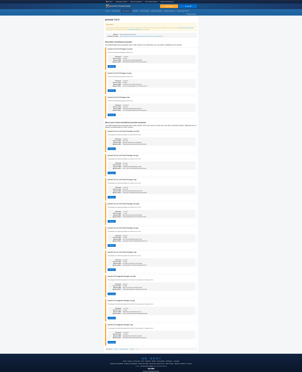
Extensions (135, 11)
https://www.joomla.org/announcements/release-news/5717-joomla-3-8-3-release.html (141, 36)
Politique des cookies (143, 363)
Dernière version (116, 11)
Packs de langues (144, 11)
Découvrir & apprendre (136, 1)
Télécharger (169, 6)
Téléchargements (126, 11)
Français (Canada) (191, 14)
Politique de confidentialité (130, 363)
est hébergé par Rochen (151, 371)
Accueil (108, 11)
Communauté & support (151, 1)
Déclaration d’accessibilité (116, 363)
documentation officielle (134, 29)
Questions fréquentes (169, 11)
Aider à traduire (170, 363)
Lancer (187, 6)
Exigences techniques (156, 11)
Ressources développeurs (167, 1)
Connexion (189, 363)
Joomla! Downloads (119, 6)
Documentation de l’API (183, 11)
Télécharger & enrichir (121, 1)
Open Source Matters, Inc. (149, 366)
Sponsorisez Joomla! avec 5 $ (157, 363)
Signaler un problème (180, 363)
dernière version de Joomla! (186, 28)
